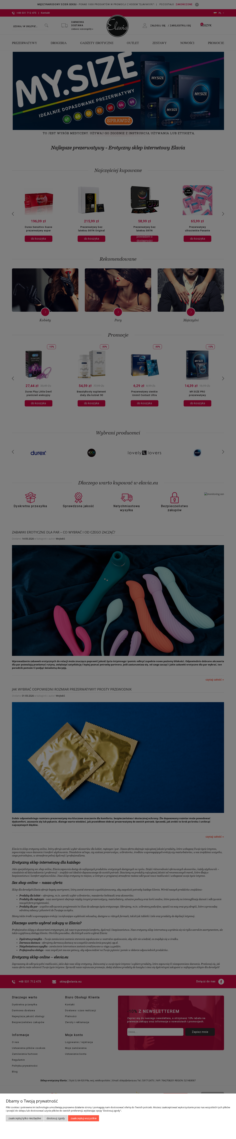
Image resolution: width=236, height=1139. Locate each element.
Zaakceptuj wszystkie (84, 1118)
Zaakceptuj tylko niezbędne (24, 1118)
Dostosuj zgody (56, 1118)
